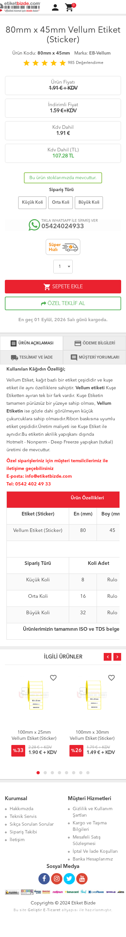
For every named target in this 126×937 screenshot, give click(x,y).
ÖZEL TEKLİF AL (65, 303)
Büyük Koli (89, 202)
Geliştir (35, 910)
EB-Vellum (99, 53)
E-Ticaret (51, 910)
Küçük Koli (32, 202)
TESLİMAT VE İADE (32, 358)
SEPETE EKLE (63, 287)
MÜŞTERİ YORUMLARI (94, 358)
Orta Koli (60, 202)
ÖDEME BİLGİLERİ (94, 343)
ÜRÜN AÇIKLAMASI (31, 343)
